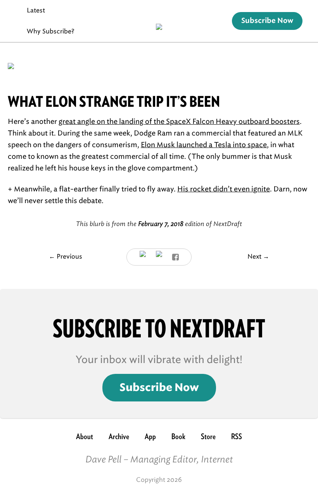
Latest (36, 10)
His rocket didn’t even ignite (223, 189)
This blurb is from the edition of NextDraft (159, 224)
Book (178, 436)
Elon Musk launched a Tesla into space (204, 145)
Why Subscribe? (50, 31)
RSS (236, 436)
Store (208, 436)
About (84, 436)
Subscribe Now (267, 20)
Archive (119, 436)
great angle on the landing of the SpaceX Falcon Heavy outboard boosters (179, 121)
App (150, 436)
